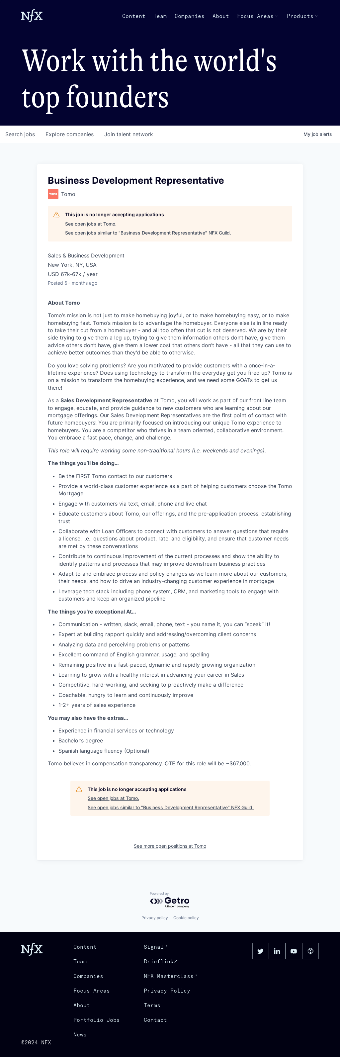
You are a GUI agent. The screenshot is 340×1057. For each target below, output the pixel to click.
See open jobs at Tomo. (91, 224)
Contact (155, 1019)
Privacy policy (154, 917)
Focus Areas (255, 16)
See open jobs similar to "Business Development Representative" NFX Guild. (148, 233)
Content (133, 16)
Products (300, 16)
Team (160, 16)
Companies (190, 16)
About (220, 16)
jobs (20, 134)
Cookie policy (186, 917)
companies (69, 134)
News (80, 1034)
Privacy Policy (167, 990)
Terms (152, 1005)
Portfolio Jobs (96, 1019)
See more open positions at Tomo (170, 846)
